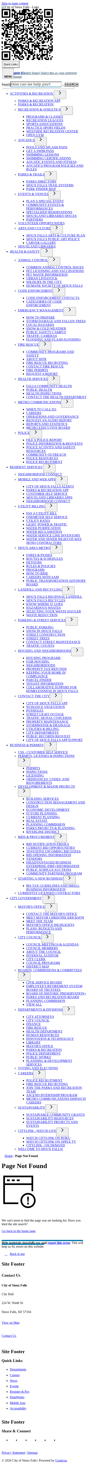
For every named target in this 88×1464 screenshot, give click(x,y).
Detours (34, 562)
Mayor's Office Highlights (50, 925)
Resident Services (26, 467)
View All (34, 1004)
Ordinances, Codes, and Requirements (47, 781)
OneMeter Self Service (47, 517)
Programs (35, 569)
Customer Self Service (47, 494)
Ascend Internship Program (51, 1095)
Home (9, 1156)
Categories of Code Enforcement (44, 303)
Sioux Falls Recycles (45, 600)
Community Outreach (46, 454)
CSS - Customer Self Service (43, 752)
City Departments (42, 732)
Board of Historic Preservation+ (56, 993)
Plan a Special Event (45, 201)
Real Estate (36, 821)
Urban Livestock (42, 278)
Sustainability (31, 1107)
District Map (37, 966)
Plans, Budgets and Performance (44, 930)
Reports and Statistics (46, 424)
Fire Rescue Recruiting (47, 363)
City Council (29, 937)
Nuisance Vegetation (45, 707)
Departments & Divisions (40, 1009)
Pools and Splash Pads (46, 147)
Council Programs (43, 963)
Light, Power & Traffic (46, 524)
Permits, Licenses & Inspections (46, 756)
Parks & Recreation (36, 104)
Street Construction (45, 634)
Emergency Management (41, 310)
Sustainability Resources (49, 1118)
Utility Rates (38, 520)
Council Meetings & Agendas (52, 944)
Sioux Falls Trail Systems (49, 185)
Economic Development (48, 809)
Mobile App (17, 1403)
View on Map (10, 1322)
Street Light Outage (45, 714)
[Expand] (60, 94)
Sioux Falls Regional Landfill (54, 596)
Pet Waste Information (47, 274)
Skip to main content (15, 3)
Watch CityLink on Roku (48, 1138)
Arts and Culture (34, 228)
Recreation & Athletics (39, 109)
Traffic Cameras (41, 336)
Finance (33, 1024)
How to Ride (37, 573)
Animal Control (33, 260)
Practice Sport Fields (45, 127)
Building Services (42, 798)
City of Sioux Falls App (47, 703)
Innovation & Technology (50, 1038)
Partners (34, 219)
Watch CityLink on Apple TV (51, 1141)
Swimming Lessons (42, 154)
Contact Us (9, 1335)
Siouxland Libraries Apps (49, 497)
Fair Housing (38, 661)
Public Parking (40, 627)
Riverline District (43, 832)
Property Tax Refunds (46, 669)
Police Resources (42, 458)
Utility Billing (31, 506)
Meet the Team (39, 921)
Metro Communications (39, 402)
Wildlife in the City (44, 282)
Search (6, 84)
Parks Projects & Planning (50, 828)
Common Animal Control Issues (55, 267)
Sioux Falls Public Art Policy (53, 239)
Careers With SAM (42, 577)
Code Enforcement (35, 290)
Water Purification (43, 528)
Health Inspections (44, 393)
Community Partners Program (54, 873)
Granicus (61, 1460)
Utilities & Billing (42, 729)
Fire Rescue (28, 344)
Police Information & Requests (54, 443)
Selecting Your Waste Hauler (53, 611)
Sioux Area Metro (34, 548)
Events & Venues (33, 194)
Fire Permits (37, 370)
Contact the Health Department (56, 397)
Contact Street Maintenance (53, 642)
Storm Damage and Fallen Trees (56, 321)
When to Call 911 (41, 409)
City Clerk (36, 959)
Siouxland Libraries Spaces (51, 216)
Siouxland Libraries (37, 246)
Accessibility (18, 1408)
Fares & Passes (39, 555)
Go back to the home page (19, 1231)
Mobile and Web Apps (36, 479)
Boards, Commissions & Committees (50, 970)
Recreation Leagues (44, 120)
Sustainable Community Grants (55, 1114)
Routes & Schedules (44, 558)
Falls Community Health (49, 386)
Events (14, 1386)
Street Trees (38, 638)
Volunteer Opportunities (41, 223)
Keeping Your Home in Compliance (46, 674)
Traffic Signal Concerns (49, 718)
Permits (33, 768)
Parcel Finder (39, 680)
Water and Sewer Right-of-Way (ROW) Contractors (54, 541)
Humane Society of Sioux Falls (54, 285)
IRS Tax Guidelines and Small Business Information (53, 887)
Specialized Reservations (49, 212)
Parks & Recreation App (39, 100)
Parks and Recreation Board (52, 997)
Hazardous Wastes (43, 607)
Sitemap (32, 1452)
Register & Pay (19, 1391)
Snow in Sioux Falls (44, 631)
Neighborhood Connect (40, 474)
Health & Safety (25, 251)
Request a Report (42, 374)
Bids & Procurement (36, 837)
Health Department (44, 1031)
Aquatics (26, 140)
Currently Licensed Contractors (49, 893)
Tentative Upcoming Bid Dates (53, 851)
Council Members (42, 948)
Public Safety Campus (46, 332)
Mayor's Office (31, 906)
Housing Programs (43, 658)
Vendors (34, 858)
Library (33, 1042)
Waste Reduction (42, 615)
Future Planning (41, 813)
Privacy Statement (13, 1452)
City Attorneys (40, 1016)
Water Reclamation (44, 532)
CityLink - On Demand (45, 1145)
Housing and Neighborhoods (44, 651)
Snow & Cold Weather (46, 328)
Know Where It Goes (44, 604)
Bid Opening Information (48, 855)
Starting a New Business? (40, 878)
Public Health (39, 389)
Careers (33, 413)
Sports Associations (44, 124)
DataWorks (17, 1397)
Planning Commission (45, 824)
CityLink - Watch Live (37, 1131)
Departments (18, 1369)
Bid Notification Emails (47, 844)
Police (24, 433)
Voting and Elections (38, 1068)
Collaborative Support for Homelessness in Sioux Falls (52, 689)
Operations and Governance (52, 416)
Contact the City (34, 696)
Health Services (33, 379)
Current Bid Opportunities (50, 847)
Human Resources (42, 1035)
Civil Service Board (44, 982)
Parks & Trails (31, 174)
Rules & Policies (40, 566)
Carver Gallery (41, 243)
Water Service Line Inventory (53, 535)
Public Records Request (48, 736)
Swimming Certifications (48, 158)
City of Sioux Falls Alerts (50, 486)
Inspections (36, 772)
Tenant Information (44, 683)
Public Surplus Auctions (48, 870)
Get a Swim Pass (40, 151)
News (13, 1380)
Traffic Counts (40, 645)
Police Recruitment (44, 462)
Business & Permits (27, 745)
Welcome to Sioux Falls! (40, 1149)
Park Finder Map (41, 189)
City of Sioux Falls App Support (54, 740)
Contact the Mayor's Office (51, 914)
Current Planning (43, 817)
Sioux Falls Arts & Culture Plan (55, 235)
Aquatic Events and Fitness (51, 162)
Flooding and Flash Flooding (53, 339)
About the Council (43, 952)
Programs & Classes (44, 116)
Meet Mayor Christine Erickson (55, 917)
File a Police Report (44, 440)
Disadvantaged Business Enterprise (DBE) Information (52, 864)
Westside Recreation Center (52, 131)
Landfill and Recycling (40, 589)
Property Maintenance (47, 721)
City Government (26, 898)
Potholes (34, 710)
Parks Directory (41, 181)
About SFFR (36, 359)
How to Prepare (40, 317)
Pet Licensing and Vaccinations (55, 271)
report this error (58, 1243)
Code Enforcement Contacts (52, 298)
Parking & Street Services (41, 620)
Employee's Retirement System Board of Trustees (54, 988)
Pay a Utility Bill (41, 513)
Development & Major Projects (46, 786)
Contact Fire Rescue (45, 366)
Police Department (43, 1053)
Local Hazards (40, 325)
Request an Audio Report (49, 420)
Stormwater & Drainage (48, 725)
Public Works (38, 1057)
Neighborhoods (40, 665)
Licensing (35, 775)
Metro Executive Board (48, 427)
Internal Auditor (42, 955)
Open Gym (35, 135)
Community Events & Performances (45, 206)
